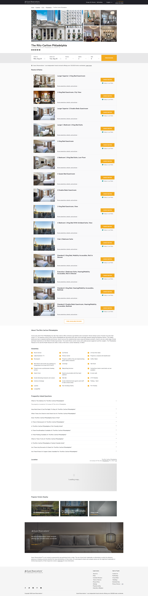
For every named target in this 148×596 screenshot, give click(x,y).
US (116, 461)
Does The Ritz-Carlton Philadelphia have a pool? (45, 418)
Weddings (114, 580)
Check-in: (36, 56)
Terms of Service (97, 580)
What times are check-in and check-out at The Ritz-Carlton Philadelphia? (53, 413)
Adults (80, 56)
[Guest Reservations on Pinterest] (37, 588)
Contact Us (115, 573)
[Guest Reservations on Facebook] (26, 588)
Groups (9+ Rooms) (91, 2)
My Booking (99, 2)
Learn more (89, 65)
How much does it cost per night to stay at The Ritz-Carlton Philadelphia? (53, 409)
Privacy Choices (116, 584)
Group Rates (115, 578)
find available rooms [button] (74, 321)
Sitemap (95, 584)
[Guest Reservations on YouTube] (40, 588)
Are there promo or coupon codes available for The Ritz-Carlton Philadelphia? (54, 451)
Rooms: (67, 56)
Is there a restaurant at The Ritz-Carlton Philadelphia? (47, 422)
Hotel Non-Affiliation (98, 588)
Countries (38, 7)
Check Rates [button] (107, 80)
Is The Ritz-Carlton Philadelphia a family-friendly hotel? (47, 443)
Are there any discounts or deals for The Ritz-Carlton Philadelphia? (51, 447)
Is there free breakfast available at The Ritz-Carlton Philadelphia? (51, 430)
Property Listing (97, 586)
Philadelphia (49, 7)
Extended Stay (116, 582)
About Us (95, 573)
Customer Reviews (97, 578)
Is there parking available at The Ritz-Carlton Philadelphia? (48, 435)
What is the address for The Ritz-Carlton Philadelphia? (47, 401)
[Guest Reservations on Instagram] (33, 588)
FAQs (94, 575)
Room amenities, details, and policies (67, 86)
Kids (92, 56)
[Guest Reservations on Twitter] (29, 588)
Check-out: (52, 56)
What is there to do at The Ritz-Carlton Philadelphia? (47, 439)
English (108, 2)
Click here (60, 561)
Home (32, 7)
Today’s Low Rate (108, 83)
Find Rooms (109, 58)
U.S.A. (43, 7)
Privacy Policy (96, 582)
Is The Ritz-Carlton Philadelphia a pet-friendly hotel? (47, 426)
